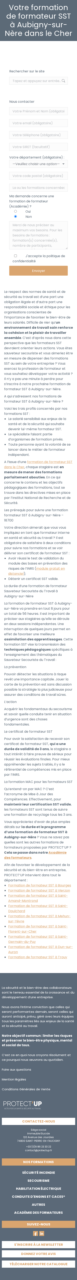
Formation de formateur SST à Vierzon (39, 890)
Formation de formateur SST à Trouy (37, 957)
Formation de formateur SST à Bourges (39, 885)
